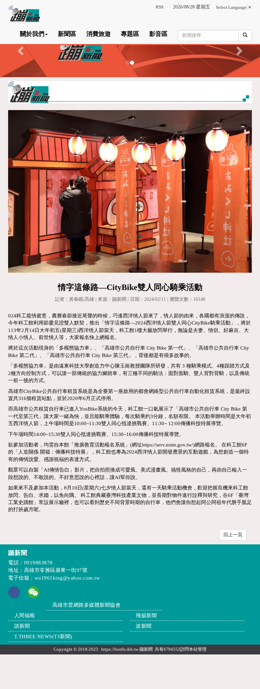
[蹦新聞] (130, 48)
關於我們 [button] (32, 33)
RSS (160, 6)
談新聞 (22, 626)
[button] (19, 48)
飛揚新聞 (146, 615)
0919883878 (38, 562)
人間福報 (24, 615)
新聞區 (67, 33)
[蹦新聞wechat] (33, 591)
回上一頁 (232, 534)
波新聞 (144, 626)
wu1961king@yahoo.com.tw (67, 578)
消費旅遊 (98, 33)
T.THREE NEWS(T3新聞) (43, 636)
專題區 (130, 33)
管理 (202, 649)
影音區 (158, 33)
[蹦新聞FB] (14, 596)
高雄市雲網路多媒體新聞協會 (86, 605)
